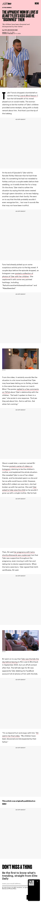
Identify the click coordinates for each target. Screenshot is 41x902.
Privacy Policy (12, 888)
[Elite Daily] (7, 3)
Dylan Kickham (10, 30)
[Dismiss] (37, 881)
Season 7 (29, 95)
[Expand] (30, 881)
